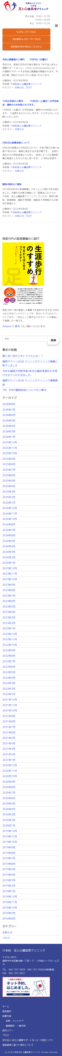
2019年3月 (8, 880)
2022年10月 (9, 645)
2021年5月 (8, 738)
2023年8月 (8, 590)
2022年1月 (8, 694)
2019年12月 (9, 831)
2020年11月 (9, 771)
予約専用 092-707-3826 (26, 39)
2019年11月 (9, 836)
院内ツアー (8, 1030)
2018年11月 (9, 902)
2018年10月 (9, 907)
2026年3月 (8, 431)
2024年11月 (9, 513)
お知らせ (19, 87)
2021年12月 (9, 699)
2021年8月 (8, 721)
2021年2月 (8, 754)
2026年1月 (8, 437)
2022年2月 (8, 688)
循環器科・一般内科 (16, 1025)
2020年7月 (8, 792)
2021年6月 (8, 732)
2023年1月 (8, 628)
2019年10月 (9, 842)
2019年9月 (8, 847)
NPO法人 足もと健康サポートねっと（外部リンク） (28, 1040)
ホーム (5, 1006)
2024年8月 (8, 524)
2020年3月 (8, 814)
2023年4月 (8, 612)
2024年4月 (8, 546)
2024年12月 (9, 508)
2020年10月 (9, 776)
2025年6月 (8, 475)
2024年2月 (8, 557)
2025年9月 (8, 459)
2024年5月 (8, 541)
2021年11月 (9, 705)
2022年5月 (8, 672)
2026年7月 (8, 409)
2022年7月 (8, 661)
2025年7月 (8, 469)
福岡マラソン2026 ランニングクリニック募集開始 (30, 382)
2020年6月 (8, 798)
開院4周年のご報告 (12, 184)
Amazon (6, 326)
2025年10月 (9, 453)
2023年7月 (8, 595)
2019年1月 (8, 891)
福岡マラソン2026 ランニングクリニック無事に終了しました (30, 363)
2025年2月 (8, 497)
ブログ (28, 87)
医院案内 (6, 1011)
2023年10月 (9, 579)
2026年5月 (8, 420)
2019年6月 (8, 864)
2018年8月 (8, 918)
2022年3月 (8, 683)
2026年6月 (8, 415)
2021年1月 (8, 760)
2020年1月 (8, 825)
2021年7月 (8, 727)
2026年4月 (8, 426)
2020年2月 (8, 820)
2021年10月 (9, 710)
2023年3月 (8, 617)
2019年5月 (8, 869)
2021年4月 (8, 743)
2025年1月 (8, 502)
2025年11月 (9, 448)
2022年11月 (9, 639)
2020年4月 (8, 809)
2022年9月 (8, 650)
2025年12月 (9, 442)
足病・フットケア (15, 1020)
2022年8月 (8, 655)
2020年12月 (9, 765)
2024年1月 (8, 562)
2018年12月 (9, 896)
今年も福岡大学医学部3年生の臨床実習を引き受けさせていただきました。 (29, 373)
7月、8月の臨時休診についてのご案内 (24, 390)
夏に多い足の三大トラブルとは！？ (22, 356)
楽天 (17, 326)
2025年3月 (8, 491)
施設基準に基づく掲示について (18, 1044)
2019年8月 (8, 853)
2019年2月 (8, 885)
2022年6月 (8, 666)
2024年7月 (8, 530)
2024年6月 (8, 535)
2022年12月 (9, 634)
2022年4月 (8, 677)
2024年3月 (8, 552)
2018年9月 (8, 913)
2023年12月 (9, 568)
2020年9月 (8, 781)
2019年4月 (8, 874)
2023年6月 (8, 601)
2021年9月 (8, 716)
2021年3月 (8, 749)
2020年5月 (8, 803)
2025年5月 (8, 480)
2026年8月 (8, 404)
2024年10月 (9, 519)
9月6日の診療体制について (16, 142)
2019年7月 (8, 858)
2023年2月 (8, 623)
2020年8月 (8, 787)
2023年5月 (8, 606)
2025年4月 (8, 486)
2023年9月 (8, 584)
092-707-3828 (27, 31)
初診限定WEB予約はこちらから (26, 46)
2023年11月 (9, 573)
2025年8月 (8, 464)
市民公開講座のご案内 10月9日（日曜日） (25, 59)
